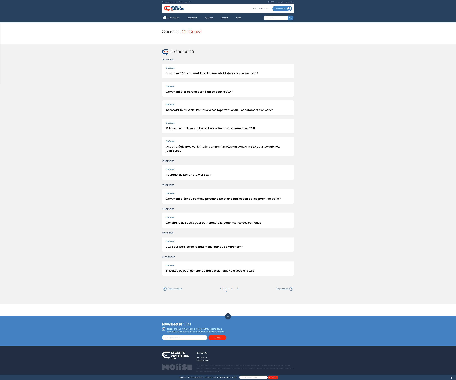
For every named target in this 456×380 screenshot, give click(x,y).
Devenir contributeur (260, 8)
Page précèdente (175, 289)
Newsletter (192, 18)
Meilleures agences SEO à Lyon (217, 34)
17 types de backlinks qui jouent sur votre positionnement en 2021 (210, 128)
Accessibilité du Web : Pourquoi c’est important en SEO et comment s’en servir (219, 110)
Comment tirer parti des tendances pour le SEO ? (199, 92)
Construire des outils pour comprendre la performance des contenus (213, 223)
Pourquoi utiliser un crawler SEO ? (188, 175)
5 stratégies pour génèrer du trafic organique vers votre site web (210, 271)
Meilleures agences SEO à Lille (217, 41)
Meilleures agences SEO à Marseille (219, 56)
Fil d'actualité (201, 358)
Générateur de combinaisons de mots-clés (249, 55)
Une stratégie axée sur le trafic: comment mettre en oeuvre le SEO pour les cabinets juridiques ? (223, 149)
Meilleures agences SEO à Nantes (218, 49)
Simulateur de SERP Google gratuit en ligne (250, 45)
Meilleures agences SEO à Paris (217, 26)
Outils (238, 18)
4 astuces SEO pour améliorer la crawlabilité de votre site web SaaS (212, 73)
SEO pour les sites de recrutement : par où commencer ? (204, 247)
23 (238, 289)
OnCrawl (170, 68)
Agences (209, 18)
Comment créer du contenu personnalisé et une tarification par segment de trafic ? (223, 199)
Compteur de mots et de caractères (250, 26)
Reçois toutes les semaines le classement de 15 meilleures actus (207, 377)
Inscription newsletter (285, 2)
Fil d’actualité (173, 18)
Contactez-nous (202, 360)
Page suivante (282, 289)
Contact (224, 18)
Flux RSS (271, 2)
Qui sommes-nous (169, 2)
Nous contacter (185, 2)
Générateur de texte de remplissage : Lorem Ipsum (250, 35)
